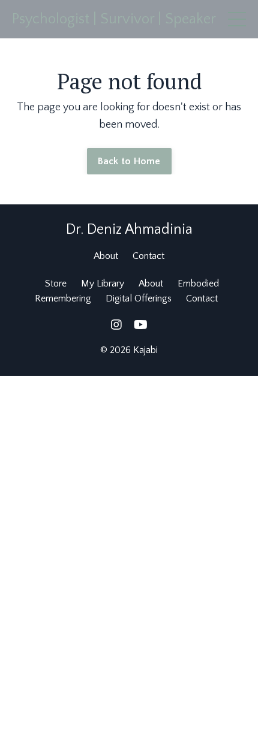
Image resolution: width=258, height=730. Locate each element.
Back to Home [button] (129, 161)
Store (56, 283)
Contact (148, 256)
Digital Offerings (139, 298)
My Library (102, 283)
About (106, 256)
